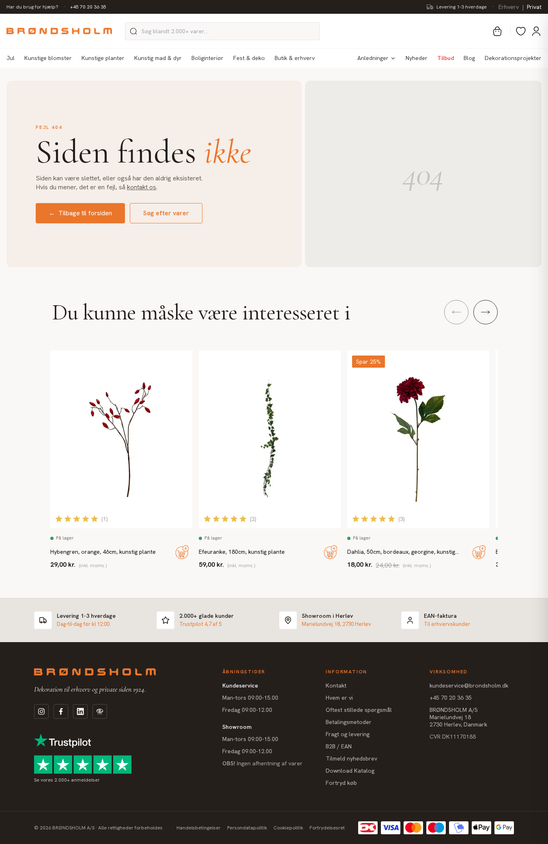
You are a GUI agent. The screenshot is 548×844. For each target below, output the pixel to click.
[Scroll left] (456, 312)
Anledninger (373, 58)
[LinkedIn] (80, 711)
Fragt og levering (348, 734)
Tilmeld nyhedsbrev (351, 758)
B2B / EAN (339, 746)
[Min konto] (536, 31)
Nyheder (417, 58)
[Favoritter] (521, 31)
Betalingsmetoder (349, 722)
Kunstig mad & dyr (158, 58)
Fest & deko (249, 58)
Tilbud (445, 58)
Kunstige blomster (48, 58)
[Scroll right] (485, 312)
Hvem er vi (339, 697)
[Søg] (133, 31)
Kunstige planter (103, 58)
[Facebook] (61, 711)
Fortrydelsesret (327, 828)
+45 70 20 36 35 (88, 7)
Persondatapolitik (247, 828)
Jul (10, 58)
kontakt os (141, 187)
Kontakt (336, 685)
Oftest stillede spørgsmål (359, 709)
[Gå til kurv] (497, 31)
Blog (469, 58)
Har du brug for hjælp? (32, 7)
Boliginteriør (207, 58)
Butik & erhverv (295, 58)
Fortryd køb (341, 782)
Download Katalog (350, 770)
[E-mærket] (99, 711)
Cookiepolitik (288, 828)
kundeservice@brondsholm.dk (469, 685)
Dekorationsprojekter (513, 58)
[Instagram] (41, 711)
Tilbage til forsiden (80, 213)
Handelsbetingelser (198, 828)
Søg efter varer (166, 213)
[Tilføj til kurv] (182, 552)
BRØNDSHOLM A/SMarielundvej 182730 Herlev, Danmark (458, 717)
